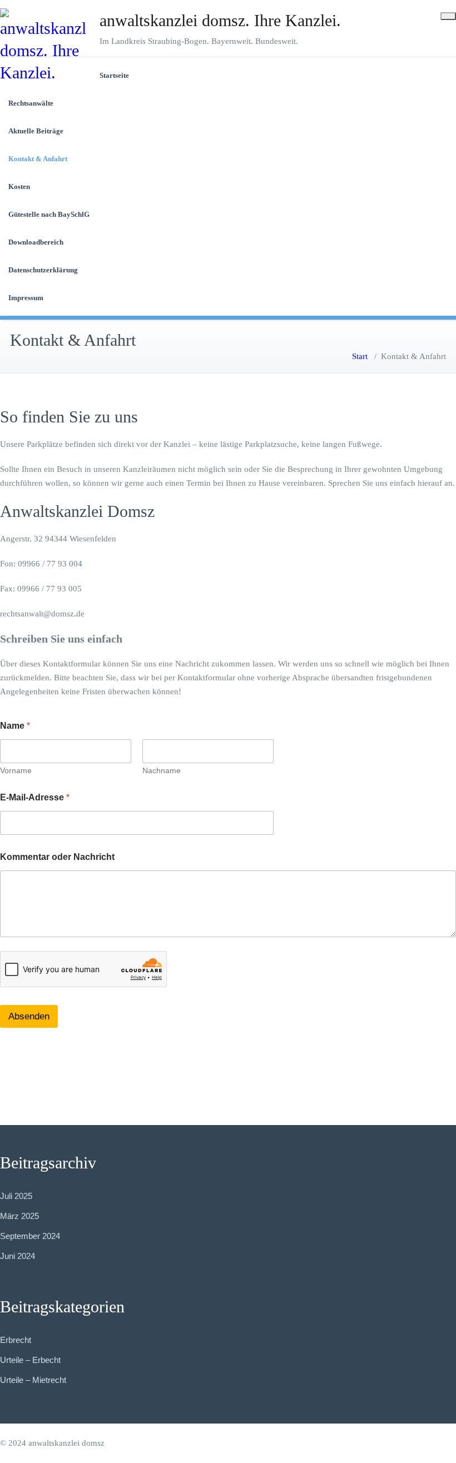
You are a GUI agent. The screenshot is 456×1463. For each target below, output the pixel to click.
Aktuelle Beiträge (35, 131)
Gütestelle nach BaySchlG (49, 214)
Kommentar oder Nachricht (57, 857)
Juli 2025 (16, 1196)
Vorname (16, 770)
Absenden (28, 1016)
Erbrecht (15, 1340)
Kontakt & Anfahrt (37, 159)
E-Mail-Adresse (35, 797)
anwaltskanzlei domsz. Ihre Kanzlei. (220, 20)
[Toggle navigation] (448, 16)
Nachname (161, 770)
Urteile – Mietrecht (33, 1380)
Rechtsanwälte (30, 103)
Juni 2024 (17, 1256)
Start (360, 356)
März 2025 (19, 1216)
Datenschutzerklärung (43, 270)
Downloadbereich (35, 242)
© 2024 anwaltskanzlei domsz (52, 1443)
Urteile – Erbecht (30, 1360)
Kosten (19, 186)
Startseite (114, 75)
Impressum (25, 297)
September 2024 (30, 1236)
